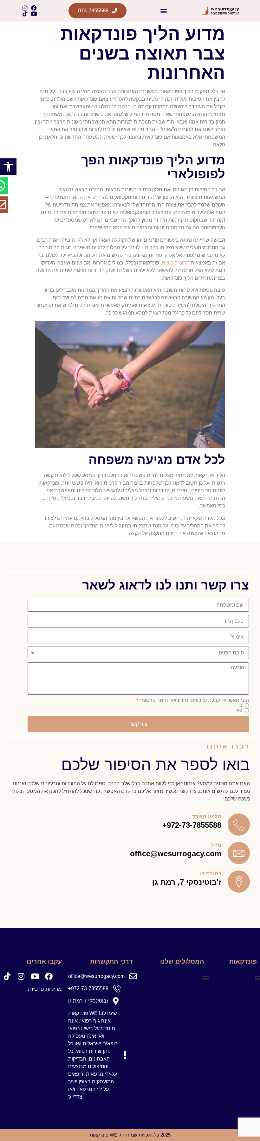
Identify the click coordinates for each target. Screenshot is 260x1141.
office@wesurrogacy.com (175, 853)
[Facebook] (34, 8)
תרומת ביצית (176, 262)
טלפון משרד (206, 816)
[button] (8, 166)
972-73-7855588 (194, 825)
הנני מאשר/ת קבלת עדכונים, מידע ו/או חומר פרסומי (194, 700)
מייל (216, 845)
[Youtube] (34, 13)
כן (240, 705)
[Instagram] (25, 8)
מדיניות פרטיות (45, 989)
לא (239, 710)
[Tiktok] (25, 13)
